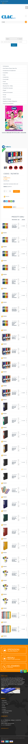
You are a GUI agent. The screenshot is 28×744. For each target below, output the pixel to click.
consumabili (5, 79)
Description (7, 207)
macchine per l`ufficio (8, 85)
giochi (4, 81)
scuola (4, 94)
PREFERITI (7, 196)
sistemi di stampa (7, 99)
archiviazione (6, 66)
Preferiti (4, 707)
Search (14, 45)
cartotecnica (5, 77)
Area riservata (5, 712)
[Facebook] (22, 671)
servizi (4, 96)
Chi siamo (4, 702)
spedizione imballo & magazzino (10, 101)
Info (14, 207)
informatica (5, 83)
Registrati (4, 700)
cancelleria (5, 72)
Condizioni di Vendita (7, 711)
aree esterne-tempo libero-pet (10, 68)
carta (4, 74)
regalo (4, 90)
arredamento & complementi (9, 70)
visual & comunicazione (8, 103)
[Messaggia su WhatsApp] (25, 671)
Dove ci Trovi (5, 704)
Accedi (3, 705)
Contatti (4, 709)
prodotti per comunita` (8, 88)
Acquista (16, 191)
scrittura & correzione (8, 92)
